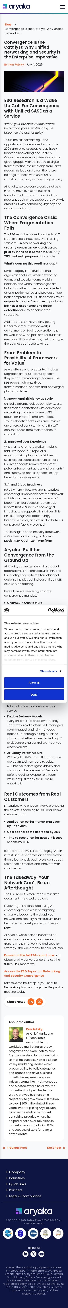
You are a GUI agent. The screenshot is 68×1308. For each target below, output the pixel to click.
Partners (16, 1190)
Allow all (34, 682)
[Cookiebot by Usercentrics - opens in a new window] (48, 610)
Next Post (54, 1148)
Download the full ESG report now (29, 955)
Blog (8, 24)
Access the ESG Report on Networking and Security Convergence (32, 973)
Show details (48, 670)
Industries (17, 1178)
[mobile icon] (62, 6)
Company (17, 1172)
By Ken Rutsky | (15, 64)
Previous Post (17, 1148)
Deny (34, 694)
